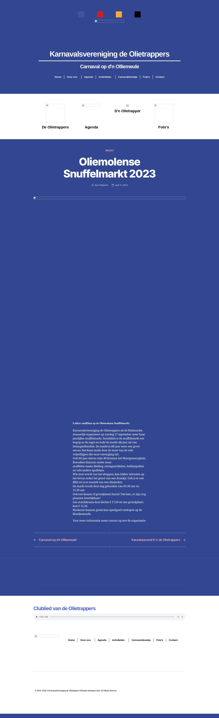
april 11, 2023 (121, 185)
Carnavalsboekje (127, 77)
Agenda (88, 77)
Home (58, 77)
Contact (160, 77)
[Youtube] (100, 14)
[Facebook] (81, 14)
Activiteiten (105, 77)
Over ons (72, 77)
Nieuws (109, 150)
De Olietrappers (55, 127)
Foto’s (146, 77)
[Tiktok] (138, 14)
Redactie (104, 185)
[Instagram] (119, 14)
